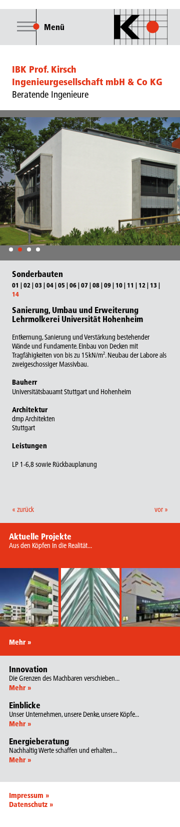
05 (61, 285)
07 (84, 285)
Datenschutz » (31, 804)
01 (15, 285)
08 (96, 285)
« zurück (23, 509)
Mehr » (20, 642)
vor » (161, 509)
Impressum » (29, 795)
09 (107, 285)
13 (153, 285)
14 (15, 294)
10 (119, 285)
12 (142, 285)
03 (38, 285)
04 (50, 285)
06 (73, 285)
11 (130, 285)
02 (27, 285)
